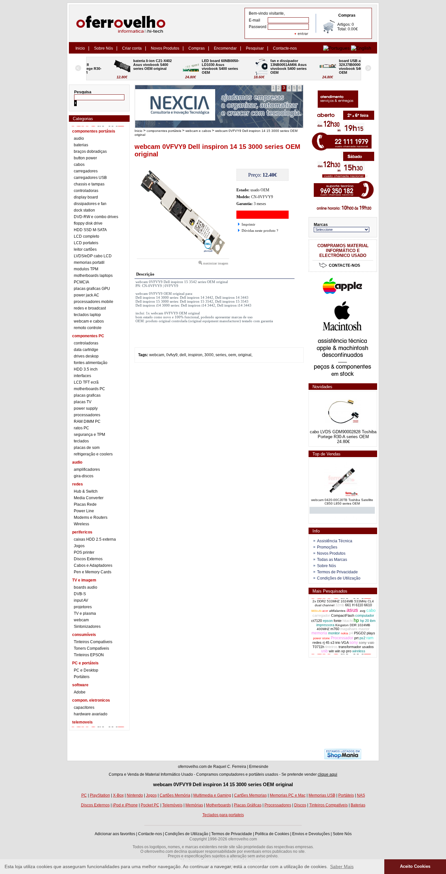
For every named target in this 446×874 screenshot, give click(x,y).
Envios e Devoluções (311, 834)
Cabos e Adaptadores (93, 565)
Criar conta (132, 48)
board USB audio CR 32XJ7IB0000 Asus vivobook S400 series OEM (336, 66)
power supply (86, 408)
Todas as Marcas (332, 559)
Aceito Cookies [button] (415, 866)
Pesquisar (255, 48)
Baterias (358, 805)
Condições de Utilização (338, 578)
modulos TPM (86, 269)
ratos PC (81, 428)
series (220, 355)
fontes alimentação (90, 362)
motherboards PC (89, 389)
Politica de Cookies (272, 834)
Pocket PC (150, 805)
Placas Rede (85, 504)
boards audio (85, 587)
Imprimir (248, 224)
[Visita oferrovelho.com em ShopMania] (343, 757)
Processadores (277, 805)
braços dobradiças (90, 151)
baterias (81, 145)
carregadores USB (90, 177)
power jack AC (86, 295)
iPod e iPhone (125, 805)
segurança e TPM (89, 434)
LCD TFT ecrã (86, 382)
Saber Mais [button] (342, 866)
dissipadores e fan (90, 203)
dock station (84, 210)
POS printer (84, 552)
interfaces (82, 375)
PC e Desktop (86, 670)
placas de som (87, 447)
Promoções (327, 547)
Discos (300, 805)
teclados (81, 441)
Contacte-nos (285, 48)
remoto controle (88, 328)
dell (183, 355)
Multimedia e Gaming (212, 795)
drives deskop (86, 356)
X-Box (118, 795)
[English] (361, 48)
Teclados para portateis (223, 815)
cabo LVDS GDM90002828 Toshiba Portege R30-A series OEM (343, 434)
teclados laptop (87, 314)
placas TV (82, 402)
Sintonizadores (87, 626)
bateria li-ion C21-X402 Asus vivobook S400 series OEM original (131, 65)
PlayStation (100, 795)
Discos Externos (88, 559)
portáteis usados (263, 774)
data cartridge (86, 349)
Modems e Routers (90, 517)
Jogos (79, 546)
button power (85, 158)
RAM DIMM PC (87, 421)
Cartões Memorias (250, 795)
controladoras (86, 190)
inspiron (195, 355)
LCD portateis (86, 243)
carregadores (86, 171)
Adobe (80, 692)
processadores (87, 415)
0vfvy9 (172, 355)
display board (86, 197)
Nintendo (135, 795)
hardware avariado (90, 714)
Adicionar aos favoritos (115, 834)
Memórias (194, 805)
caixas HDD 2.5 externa (95, 539)
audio (79, 138)
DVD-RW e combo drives (96, 217)
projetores (83, 607)
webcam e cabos (89, 321)
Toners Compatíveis (91, 648)
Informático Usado (177, 774)
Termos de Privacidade (337, 572)
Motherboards (218, 805)
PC (84, 795)
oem (232, 355)
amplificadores (87, 469)
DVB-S (80, 594)
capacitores (84, 707)
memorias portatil (89, 262)
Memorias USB (322, 795)
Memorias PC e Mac (288, 795)
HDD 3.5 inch (86, 369)
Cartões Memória (175, 795)
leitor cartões (85, 249)
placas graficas (87, 395)
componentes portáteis (164, 131)
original (244, 355)
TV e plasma (85, 613)
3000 (209, 355)
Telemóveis (172, 805)
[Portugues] (336, 48)
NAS (361, 795)
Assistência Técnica (334, 541)
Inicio (80, 48)
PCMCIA (81, 282)
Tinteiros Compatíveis (93, 642)
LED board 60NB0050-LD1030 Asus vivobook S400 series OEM (199, 66)
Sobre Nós (103, 48)
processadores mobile (93, 301)
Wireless (81, 524)
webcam (81, 620)
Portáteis (81, 677)
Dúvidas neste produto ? (260, 230)
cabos (79, 164)
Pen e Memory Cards (92, 572)
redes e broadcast (90, 308)
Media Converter (89, 498)
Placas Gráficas (248, 805)
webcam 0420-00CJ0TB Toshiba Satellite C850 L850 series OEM (342, 497)
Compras (196, 48)
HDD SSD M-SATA (90, 230)
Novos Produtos (165, 48)
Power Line (84, 511)
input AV (81, 600)
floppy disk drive (88, 223)
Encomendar (225, 48)
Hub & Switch (86, 491)
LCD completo (86, 236)
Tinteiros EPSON (89, 655)
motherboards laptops (93, 275)
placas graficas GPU (92, 288)
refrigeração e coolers (93, 454)
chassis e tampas (89, 184)
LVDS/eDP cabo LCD (93, 256)
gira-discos (83, 476)
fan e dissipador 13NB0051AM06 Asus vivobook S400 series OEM (267, 66)
